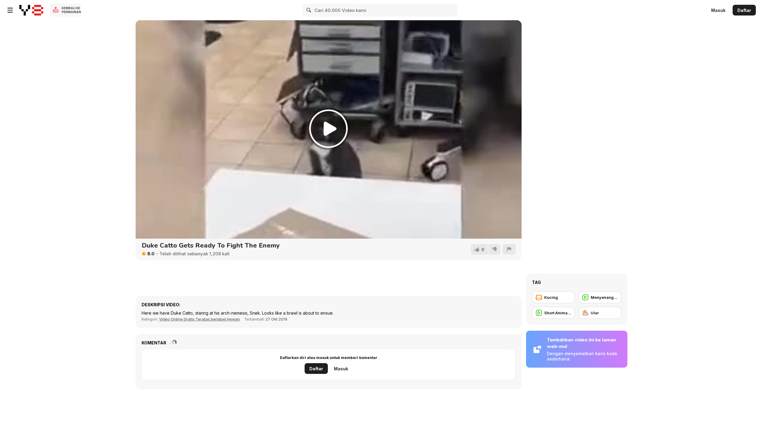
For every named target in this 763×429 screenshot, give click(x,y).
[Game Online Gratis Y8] (31, 10)
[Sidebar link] (10, 10)
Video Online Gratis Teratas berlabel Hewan (199, 319)
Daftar (744, 10)
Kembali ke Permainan (71, 10)
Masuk (718, 10)
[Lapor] (509, 249)
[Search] (309, 10)
